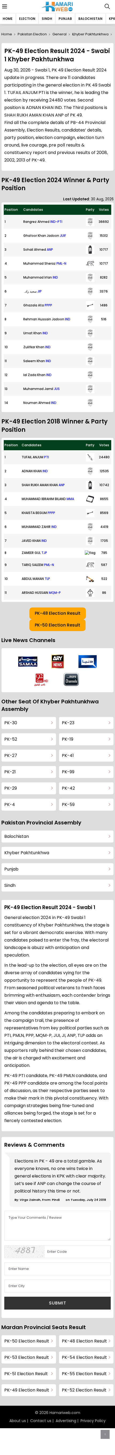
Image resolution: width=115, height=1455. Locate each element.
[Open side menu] (3, 6)
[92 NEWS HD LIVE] (41, 679)
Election (27, 18)
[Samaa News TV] (27, 662)
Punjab (65, 18)
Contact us (40, 1420)
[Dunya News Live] (87, 661)
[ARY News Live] (58, 661)
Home (8, 18)
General (59, 34)
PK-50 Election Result (57, 625)
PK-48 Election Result (57, 613)
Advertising (66, 1420)
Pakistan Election (32, 34)
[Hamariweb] (57, 6)
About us (17, 1420)
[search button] (107, 6)
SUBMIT (57, 1303)
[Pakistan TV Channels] (71, 679)
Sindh (47, 18)
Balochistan (90, 18)
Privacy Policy (93, 1420)
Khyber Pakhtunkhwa (90, 34)
